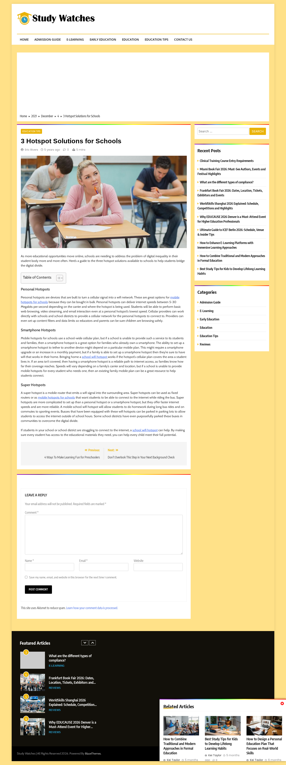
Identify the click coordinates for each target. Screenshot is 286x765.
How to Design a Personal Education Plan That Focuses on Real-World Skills (264, 746)
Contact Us (183, 39)
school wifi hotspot (95, 357)
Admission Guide (47, 39)
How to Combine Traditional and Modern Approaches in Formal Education (179, 746)
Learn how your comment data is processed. (92, 608)
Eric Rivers (31, 150)
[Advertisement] (143, 84)
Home (24, 39)
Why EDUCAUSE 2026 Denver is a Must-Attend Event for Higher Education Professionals (72, 726)
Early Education (103, 39)
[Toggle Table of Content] (57, 278)
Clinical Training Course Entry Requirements (227, 161)
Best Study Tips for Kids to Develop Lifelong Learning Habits (221, 743)
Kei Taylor (173, 760)
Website (138, 561)
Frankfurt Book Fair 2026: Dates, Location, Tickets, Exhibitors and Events (71, 682)
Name (29, 561)
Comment (32, 512)
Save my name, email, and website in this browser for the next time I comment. (73, 577)
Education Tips (156, 39)
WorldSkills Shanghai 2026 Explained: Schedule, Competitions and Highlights (72, 704)
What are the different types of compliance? (227, 182)
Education (130, 39)
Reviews (205, 344)
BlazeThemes (93, 753)
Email (83, 561)
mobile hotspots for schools (56, 397)
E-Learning (75, 39)
